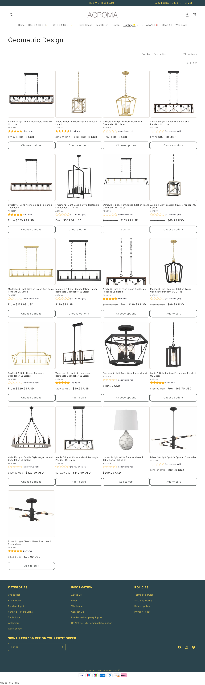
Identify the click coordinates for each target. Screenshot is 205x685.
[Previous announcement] (65, 3)
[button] (11, 14)
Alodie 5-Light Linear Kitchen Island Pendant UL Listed (169, 123)
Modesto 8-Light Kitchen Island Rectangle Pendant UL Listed (31, 290)
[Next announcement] (139, 3)
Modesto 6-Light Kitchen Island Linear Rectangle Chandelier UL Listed (76, 290)
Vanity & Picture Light (20, 611)
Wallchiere (14, 623)
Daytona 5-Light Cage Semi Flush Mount (125, 373)
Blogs (74, 600)
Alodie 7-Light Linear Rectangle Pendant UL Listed (30, 123)
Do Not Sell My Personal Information (91, 623)
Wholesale (77, 606)
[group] (20, 131)
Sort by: (146, 54)
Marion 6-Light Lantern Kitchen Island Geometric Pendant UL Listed (170, 290)
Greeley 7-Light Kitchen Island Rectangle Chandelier (30, 206)
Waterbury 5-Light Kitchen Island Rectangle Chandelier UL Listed (73, 374)
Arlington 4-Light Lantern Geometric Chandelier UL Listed (123, 123)
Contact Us (77, 611)
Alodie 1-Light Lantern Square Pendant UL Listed (78, 123)
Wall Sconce (15, 628)
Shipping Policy (143, 600)
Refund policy (142, 606)
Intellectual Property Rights (86, 617)
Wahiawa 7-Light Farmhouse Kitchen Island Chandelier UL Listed (126, 206)
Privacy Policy (142, 611)
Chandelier (14, 594)
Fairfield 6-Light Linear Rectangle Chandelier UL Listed (26, 374)
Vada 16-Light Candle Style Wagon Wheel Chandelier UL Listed (30, 458)
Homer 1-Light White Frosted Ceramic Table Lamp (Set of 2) (123, 458)
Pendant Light (16, 606)
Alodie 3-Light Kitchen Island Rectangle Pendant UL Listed (124, 290)
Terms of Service (144, 594)
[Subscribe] (62, 647)
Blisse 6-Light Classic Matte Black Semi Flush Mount (29, 542)
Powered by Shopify (111, 670)
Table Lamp (14, 617)
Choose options (31, 145)
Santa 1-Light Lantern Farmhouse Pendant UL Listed (173, 374)
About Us (76, 594)
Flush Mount (15, 600)
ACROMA (97, 670)
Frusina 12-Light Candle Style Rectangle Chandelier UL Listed (77, 206)
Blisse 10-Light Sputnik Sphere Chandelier (173, 457)
